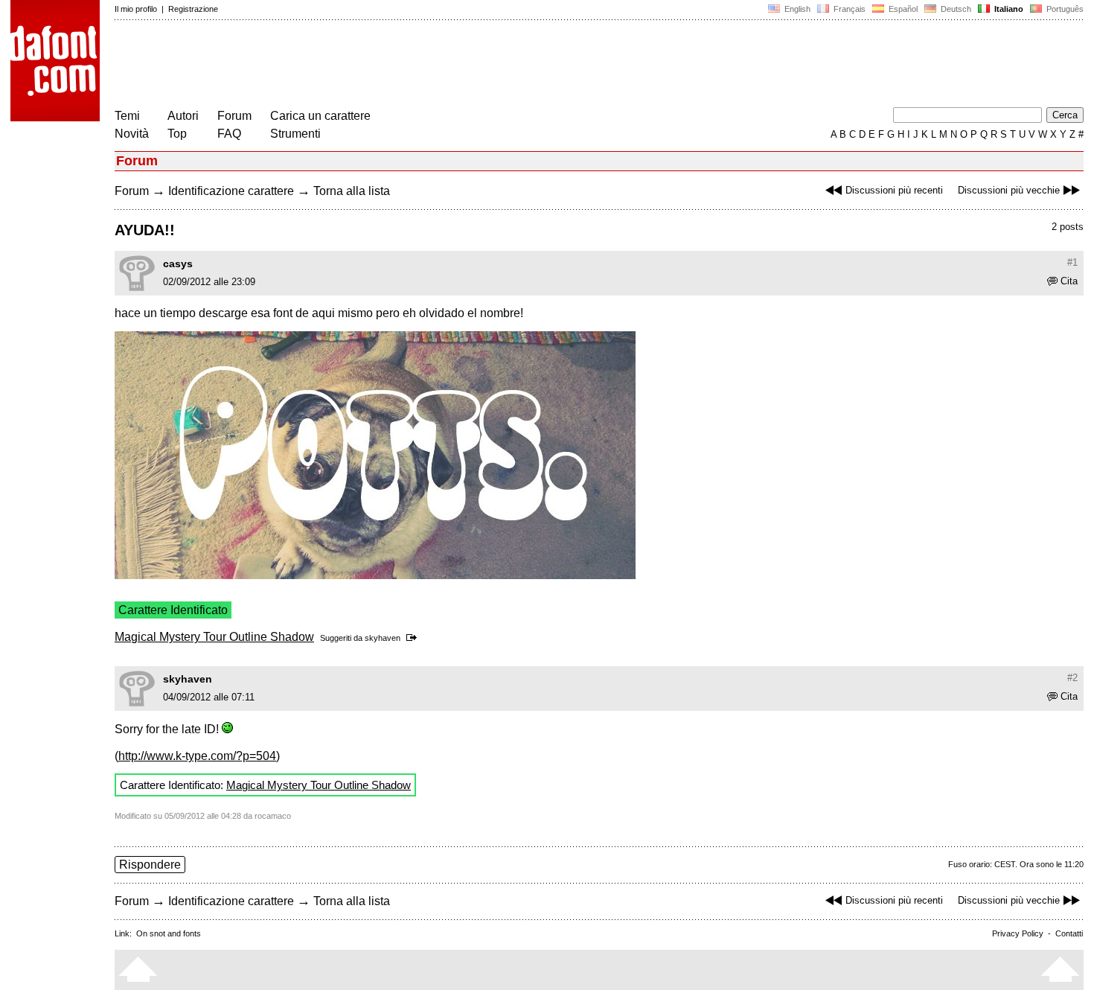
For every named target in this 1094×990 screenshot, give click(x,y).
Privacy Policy (1017, 933)
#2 (1072, 677)
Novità (132, 133)
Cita (1069, 281)
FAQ (229, 133)
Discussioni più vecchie (1009, 190)
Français (848, 8)
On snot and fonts (168, 933)
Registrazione (193, 8)
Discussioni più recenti (894, 190)
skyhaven (382, 637)
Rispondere (150, 864)
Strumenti (295, 133)
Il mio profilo (136, 8)
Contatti (1069, 933)
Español (902, 8)
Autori (183, 115)
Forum (234, 115)
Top (177, 133)
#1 (1072, 262)
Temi (127, 115)
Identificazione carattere (231, 191)
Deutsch (954, 8)
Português (1063, 8)
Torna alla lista (351, 191)
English (796, 8)
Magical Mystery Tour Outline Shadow (214, 636)
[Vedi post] (414, 637)
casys (178, 263)
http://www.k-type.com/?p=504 (197, 756)
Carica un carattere (320, 115)
